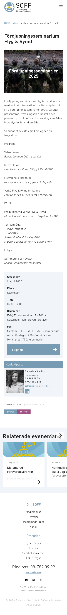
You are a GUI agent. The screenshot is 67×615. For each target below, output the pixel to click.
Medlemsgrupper (33, 521)
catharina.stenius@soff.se (37, 386)
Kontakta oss (33, 572)
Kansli (33, 526)
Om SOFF (33, 504)
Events (15, 23)
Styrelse (34, 516)
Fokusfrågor (33, 557)
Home (7, 23)
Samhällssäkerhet (33, 553)
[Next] (60, 435)
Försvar (24, 411)
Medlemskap (33, 511)
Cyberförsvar (33, 543)
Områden (33, 536)
